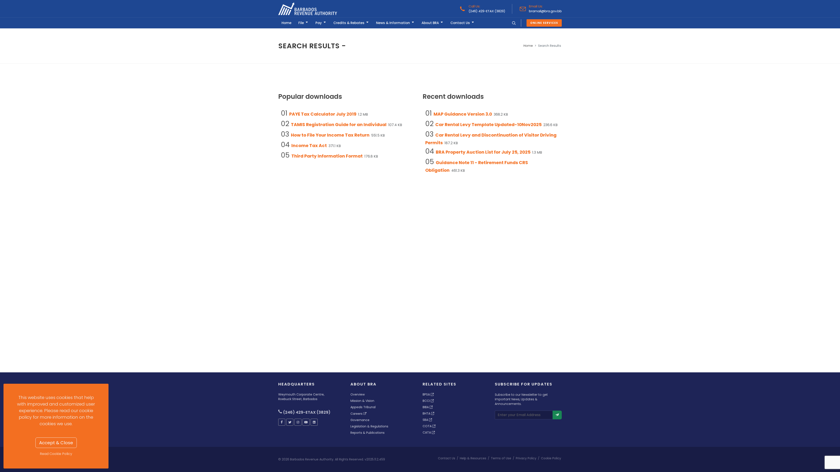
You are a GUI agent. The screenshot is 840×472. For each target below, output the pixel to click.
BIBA (426, 407)
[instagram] (297, 422)
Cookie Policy (551, 458)
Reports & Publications (367, 432)
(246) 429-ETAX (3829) (487, 11)
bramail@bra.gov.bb (545, 11)
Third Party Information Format (327, 156)
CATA (427, 432)
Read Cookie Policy (56, 453)
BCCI (427, 401)
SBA (426, 420)
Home (528, 45)
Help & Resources (473, 458)
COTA (427, 426)
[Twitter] (289, 422)
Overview (357, 394)
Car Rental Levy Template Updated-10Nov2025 (488, 124)
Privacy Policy (526, 458)
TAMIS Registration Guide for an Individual (339, 124)
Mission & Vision (362, 401)
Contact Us (446, 458)
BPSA (427, 394)
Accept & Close (56, 443)
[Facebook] (281, 422)
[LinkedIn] (314, 422)
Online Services (544, 23)
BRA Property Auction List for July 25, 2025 (483, 152)
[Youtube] (306, 422)
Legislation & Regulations (369, 426)
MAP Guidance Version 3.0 (463, 114)
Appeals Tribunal (363, 407)
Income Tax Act (309, 145)
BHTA (427, 413)
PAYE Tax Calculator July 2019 (322, 114)
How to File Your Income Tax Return (330, 135)
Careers (356, 413)
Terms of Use (501, 458)
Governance (359, 420)
